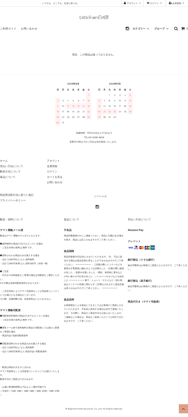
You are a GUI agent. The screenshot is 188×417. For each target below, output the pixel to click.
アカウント (132, 3)
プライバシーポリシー (13, 200)
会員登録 (177, 3)
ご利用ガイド (8, 28)
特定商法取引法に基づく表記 (16, 194)
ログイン (155, 3)
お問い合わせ (29, 28)
